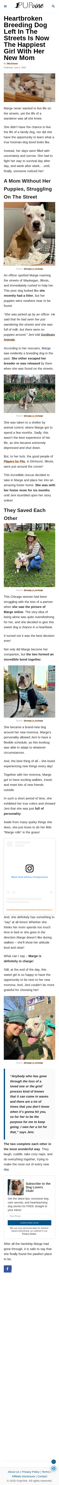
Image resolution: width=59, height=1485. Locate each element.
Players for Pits (14, 461)
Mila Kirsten (12, 63)
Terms (46, 1471)
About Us (14, 1471)
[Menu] (5, 6)
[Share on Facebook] (8, 1269)
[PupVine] (29, 6)
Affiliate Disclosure (23, 1476)
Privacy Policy (30, 1471)
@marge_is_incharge (33, 269)
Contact (42, 1476)
